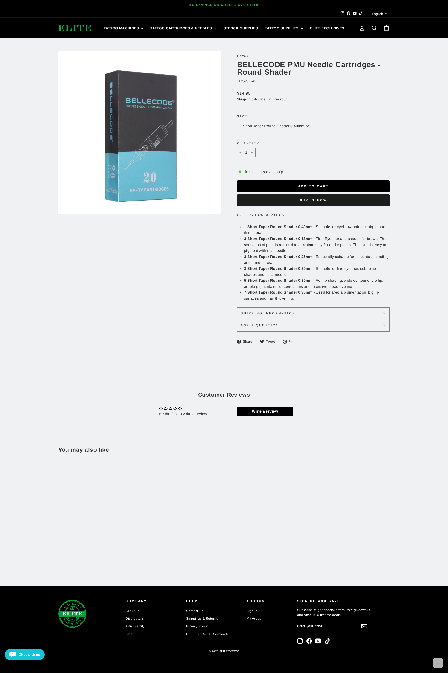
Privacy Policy (197, 626)
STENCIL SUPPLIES (241, 28)
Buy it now (313, 200)
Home (241, 56)
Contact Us (194, 611)
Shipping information (268, 313)
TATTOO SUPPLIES (282, 28)
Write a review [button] (265, 411)
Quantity (248, 143)
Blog (129, 634)
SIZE (242, 116)
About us (132, 611)
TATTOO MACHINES (122, 28)
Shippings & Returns (202, 618)
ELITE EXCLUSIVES (327, 28)
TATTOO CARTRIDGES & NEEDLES (181, 28)
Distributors (135, 618)
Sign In (252, 611)
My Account (255, 618)
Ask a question (260, 325)
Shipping (244, 99)
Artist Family (135, 626)
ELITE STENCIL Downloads (207, 634)
